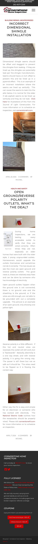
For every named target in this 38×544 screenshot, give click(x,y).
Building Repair (12, 20)
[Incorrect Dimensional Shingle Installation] (19, 50)
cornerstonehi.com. (24, 110)
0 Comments (23, 177)
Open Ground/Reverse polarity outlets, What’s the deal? (19, 199)
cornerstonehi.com (27, 421)
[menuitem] (19, 1)
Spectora (5, 541)
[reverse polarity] (19, 222)
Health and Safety (19, 189)
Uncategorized (26, 20)
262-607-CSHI (19, 5)
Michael (19, 180)
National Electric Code (13, 416)
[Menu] (32, 10)
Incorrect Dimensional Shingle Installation (19, 29)
